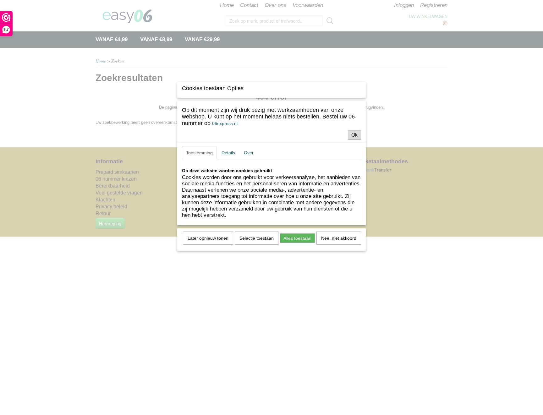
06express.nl (225, 123)
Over (249, 152)
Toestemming (199, 152)
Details (228, 152)
